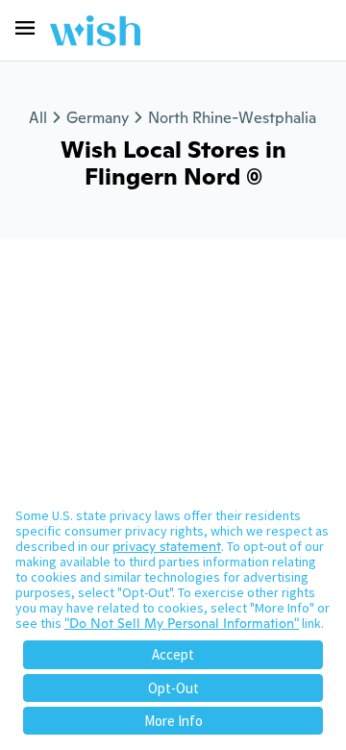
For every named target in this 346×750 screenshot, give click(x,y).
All (38, 118)
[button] (25, 28)
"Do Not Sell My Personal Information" (181, 623)
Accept (173, 654)
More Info (173, 721)
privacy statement (166, 546)
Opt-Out (173, 688)
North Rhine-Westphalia (232, 118)
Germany (97, 118)
